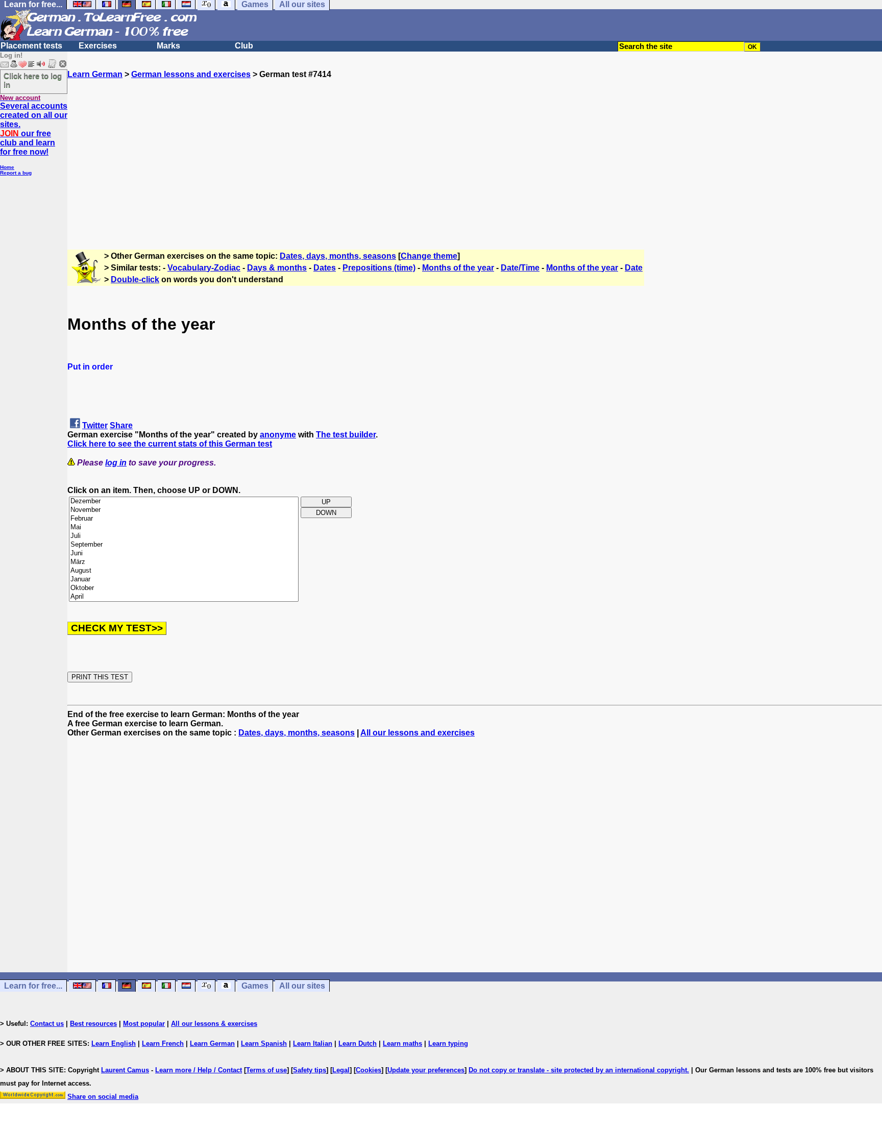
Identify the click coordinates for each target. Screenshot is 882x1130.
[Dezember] (183, 501)
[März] (183, 562)
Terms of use (266, 1070)
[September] (183, 545)
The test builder (346, 434)
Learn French (163, 1043)
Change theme (429, 256)
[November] (183, 510)
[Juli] (183, 536)
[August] (183, 571)
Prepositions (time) (378, 267)
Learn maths (402, 1043)
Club (244, 45)
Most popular (144, 1023)
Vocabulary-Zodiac (203, 267)
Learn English (113, 1043)
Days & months (277, 267)
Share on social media (102, 1096)
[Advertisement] (474, 150)
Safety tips (309, 1070)
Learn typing (448, 1043)
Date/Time (520, 267)
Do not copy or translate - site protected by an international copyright (578, 1070)
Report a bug (16, 173)
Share (121, 425)
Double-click (135, 279)
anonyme (278, 434)
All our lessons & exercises (214, 1023)
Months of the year (458, 267)
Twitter (95, 425)
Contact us (47, 1023)
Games (254, 985)
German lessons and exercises (191, 74)
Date (634, 267)
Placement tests (31, 45)
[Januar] (183, 579)
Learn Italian (312, 1043)
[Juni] (183, 553)
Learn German (94, 74)
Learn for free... (33, 985)
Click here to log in (33, 80)
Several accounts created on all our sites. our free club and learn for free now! (33, 129)
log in (116, 462)
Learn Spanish (264, 1043)
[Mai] (183, 527)
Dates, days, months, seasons (338, 256)
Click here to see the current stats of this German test (169, 443)
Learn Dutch (357, 1043)
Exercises (98, 45)
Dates (324, 267)
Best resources (93, 1023)
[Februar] (183, 518)
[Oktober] (183, 588)
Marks (168, 45)
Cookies (368, 1070)
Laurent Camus (125, 1070)
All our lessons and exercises (417, 732)
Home (7, 167)
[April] (183, 597)
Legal (341, 1070)
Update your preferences (425, 1070)
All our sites (302, 985)
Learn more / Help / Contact (198, 1070)
